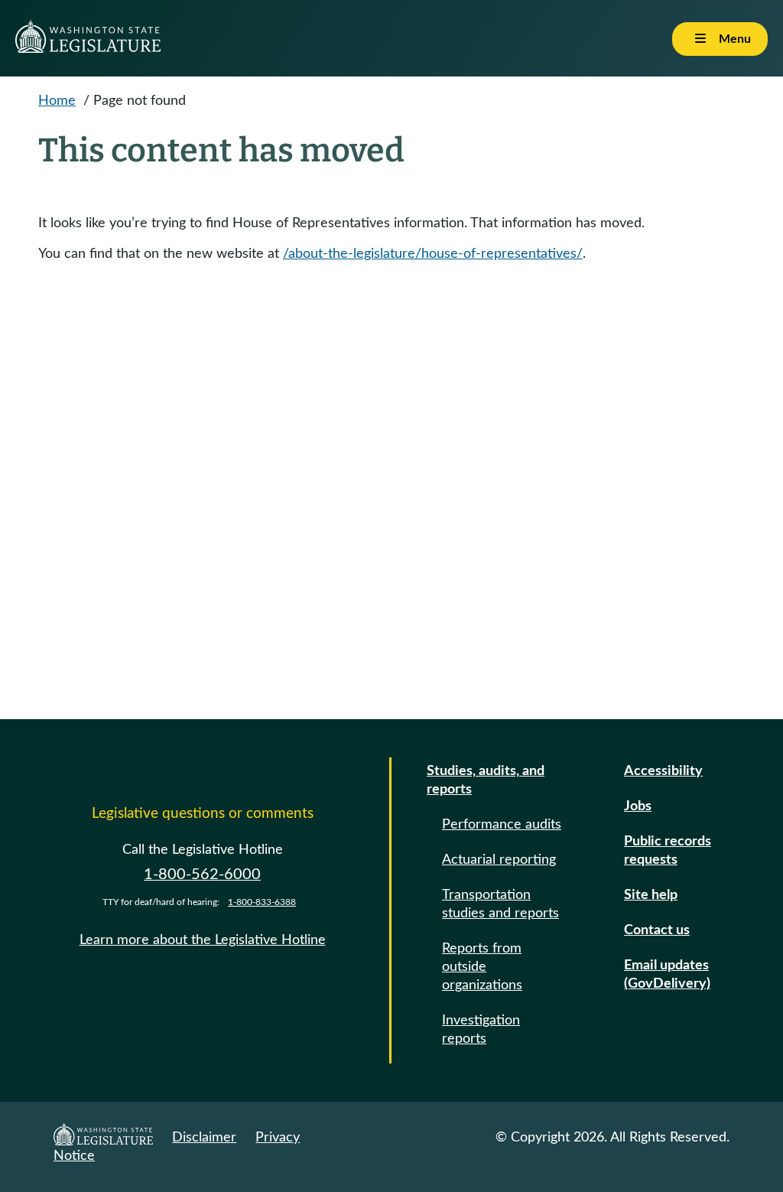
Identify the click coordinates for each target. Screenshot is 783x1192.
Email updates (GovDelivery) (667, 975)
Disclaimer (204, 1138)
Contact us (657, 930)
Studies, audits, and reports (485, 780)
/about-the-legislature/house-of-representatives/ (433, 254)
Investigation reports (481, 1030)
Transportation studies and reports (500, 904)
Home (57, 101)
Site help (650, 895)
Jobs (637, 806)
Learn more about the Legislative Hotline (203, 940)
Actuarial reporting (499, 860)
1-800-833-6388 (262, 902)
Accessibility (663, 771)
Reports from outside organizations (482, 967)
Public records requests (667, 851)
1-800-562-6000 (202, 874)
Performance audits (501, 825)
